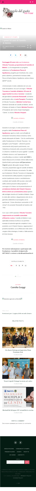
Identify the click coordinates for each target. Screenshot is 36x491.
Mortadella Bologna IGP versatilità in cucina (18, 410)
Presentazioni (10, 451)
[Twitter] (30, 46)
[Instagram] (15, 442)
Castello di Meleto (17, 261)
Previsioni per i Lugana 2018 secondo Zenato (17, 313)
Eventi (19, 451)
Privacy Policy (26, 475)
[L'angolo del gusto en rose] (18, 13)
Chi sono (12, 455)
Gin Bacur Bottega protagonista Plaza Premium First (18, 351)
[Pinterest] (28, 48)
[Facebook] (28, 46)
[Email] (30, 48)
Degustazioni (9, 448)
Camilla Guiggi (9, 46)
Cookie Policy (18, 478)
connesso (12, 423)
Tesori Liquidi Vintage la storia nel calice (18, 381)
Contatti (21, 455)
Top (18, 483)
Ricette (26, 451)
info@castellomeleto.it (25, 253)
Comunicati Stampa (11, 37)
